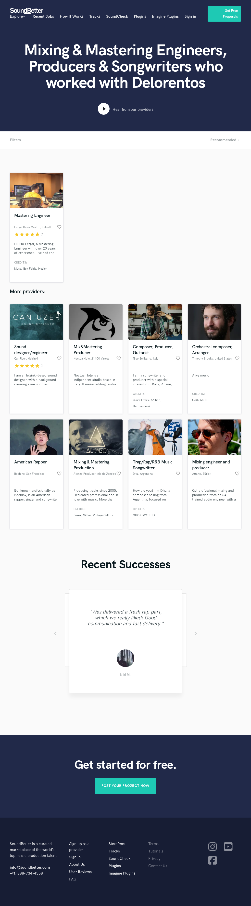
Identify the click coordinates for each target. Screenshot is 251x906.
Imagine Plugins (165, 16)
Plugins (140, 16)
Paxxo (77, 515)
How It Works (71, 16)
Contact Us (157, 866)
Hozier (42, 269)
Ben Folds (29, 269)
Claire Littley (141, 400)
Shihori (156, 400)
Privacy (154, 858)
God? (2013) (200, 400)
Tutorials (155, 851)
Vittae (87, 515)
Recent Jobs (43, 16)
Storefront (117, 844)
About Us (77, 864)
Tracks (94, 16)
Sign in (190, 16)
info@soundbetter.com (30, 867)
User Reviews (80, 872)
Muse (17, 269)
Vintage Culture (103, 515)
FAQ (72, 879)
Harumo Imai (141, 406)
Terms (153, 844)
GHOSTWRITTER (144, 515)
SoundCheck (117, 16)
